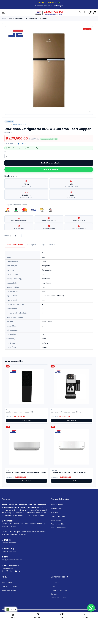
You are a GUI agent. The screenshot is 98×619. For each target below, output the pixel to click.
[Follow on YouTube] (16, 571)
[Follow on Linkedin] (11, 571)
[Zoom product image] (90, 111)
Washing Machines (58, 524)
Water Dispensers (58, 516)
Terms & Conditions (9, 586)
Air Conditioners (57, 504)
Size (6, 152)
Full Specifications (15, 245)
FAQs (43, 245)
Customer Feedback (59, 590)
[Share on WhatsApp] (11, 235)
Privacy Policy (7, 582)
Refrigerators (56, 508)
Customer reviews (19, 125)
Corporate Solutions (59, 598)
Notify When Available (50, 163)
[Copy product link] (20, 235)
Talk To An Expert (50, 169)
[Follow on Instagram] (7, 571)
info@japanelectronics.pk (12, 560)
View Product (26, 420)
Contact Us (55, 582)
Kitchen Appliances (58, 528)
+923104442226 (8, 568)
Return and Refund (9, 590)
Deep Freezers (56, 520)
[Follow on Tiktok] (20, 571)
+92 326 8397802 (9, 543)
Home (4, 18)
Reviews (52, 245)
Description (31, 245)
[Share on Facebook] (15, 235)
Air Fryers (54, 512)
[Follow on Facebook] (3, 571)
